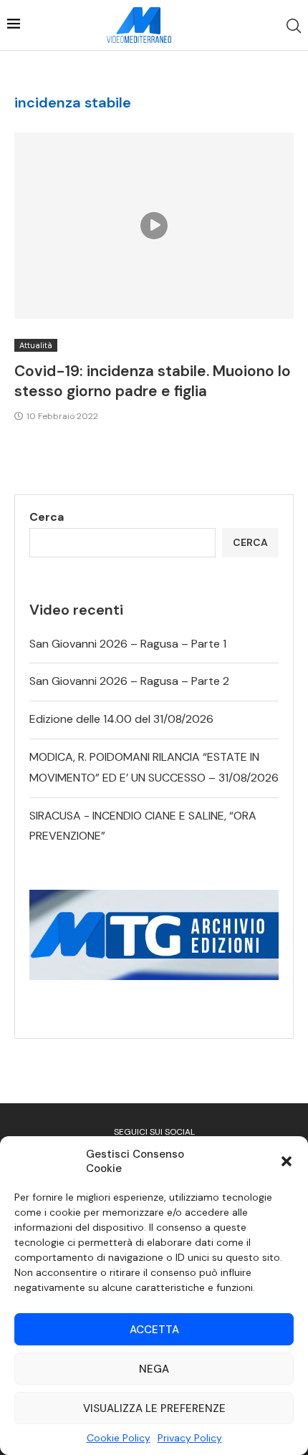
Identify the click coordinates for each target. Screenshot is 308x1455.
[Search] (294, 26)
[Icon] (154, 226)
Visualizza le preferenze (154, 1408)
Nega (154, 1369)
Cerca (46, 516)
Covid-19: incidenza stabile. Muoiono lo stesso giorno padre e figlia (152, 381)
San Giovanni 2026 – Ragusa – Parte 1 (127, 643)
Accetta (154, 1329)
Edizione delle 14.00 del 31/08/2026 (121, 718)
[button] (286, 1161)
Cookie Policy (118, 1437)
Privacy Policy (190, 1437)
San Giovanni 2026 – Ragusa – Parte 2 (129, 680)
